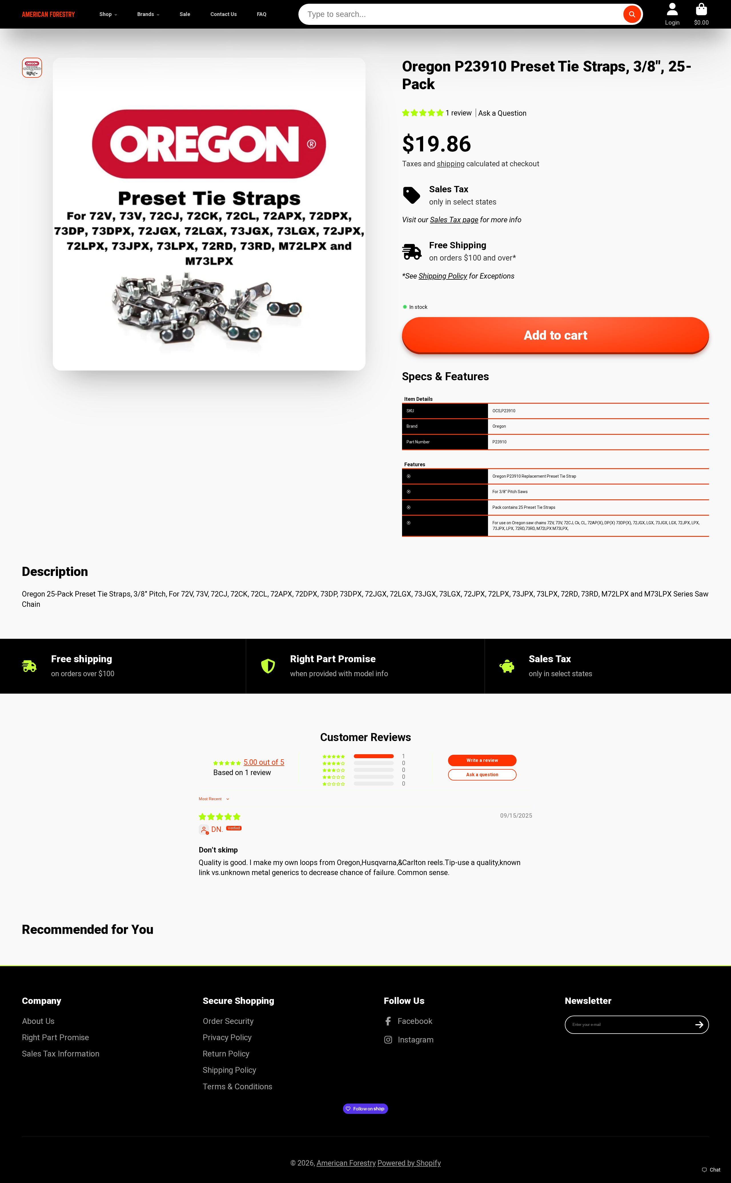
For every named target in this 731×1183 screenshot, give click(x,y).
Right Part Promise (55, 1037)
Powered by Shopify (409, 1163)
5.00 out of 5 (264, 762)
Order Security (228, 1021)
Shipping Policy (229, 1070)
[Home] (48, 14)
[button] (423, 113)
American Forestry (346, 1163)
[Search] (632, 14)
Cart (701, 14)
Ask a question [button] (482, 774)
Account (672, 14)
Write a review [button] (482, 760)
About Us (38, 1021)
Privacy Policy (227, 1037)
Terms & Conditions (237, 1086)
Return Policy (226, 1053)
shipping (451, 163)
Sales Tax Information (60, 1053)
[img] (219, 816)
